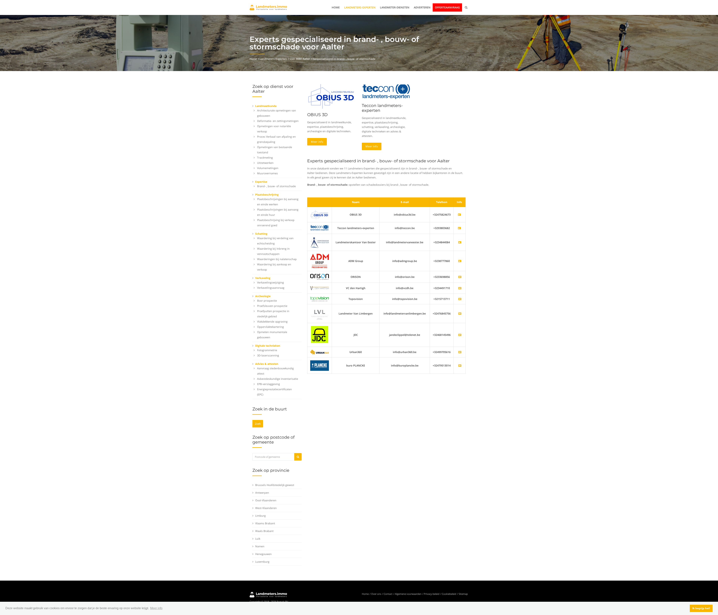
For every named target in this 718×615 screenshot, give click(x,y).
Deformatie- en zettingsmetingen (278, 121)
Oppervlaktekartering (270, 327)
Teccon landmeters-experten (382, 108)
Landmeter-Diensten (394, 7)
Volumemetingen (267, 168)
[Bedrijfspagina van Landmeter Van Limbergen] (459, 313)
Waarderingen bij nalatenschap (277, 259)
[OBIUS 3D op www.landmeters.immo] (331, 96)
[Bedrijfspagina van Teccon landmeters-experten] (319, 227)
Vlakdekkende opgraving (272, 321)
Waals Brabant (264, 531)
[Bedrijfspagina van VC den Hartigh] (459, 288)
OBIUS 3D (317, 114)
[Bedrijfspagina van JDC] (459, 335)
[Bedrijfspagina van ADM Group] (459, 261)
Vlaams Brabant (265, 523)
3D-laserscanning (268, 355)
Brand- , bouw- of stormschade (276, 186)
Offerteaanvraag (447, 7)
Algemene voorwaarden (408, 594)
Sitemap (463, 594)
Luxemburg (262, 561)
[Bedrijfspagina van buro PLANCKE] (459, 365)
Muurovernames (267, 173)
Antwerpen (262, 492)
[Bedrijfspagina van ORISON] (459, 277)
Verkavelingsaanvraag (270, 287)
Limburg (260, 515)
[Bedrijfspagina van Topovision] (459, 299)
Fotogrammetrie (267, 350)
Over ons (376, 594)
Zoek (258, 423)
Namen (259, 546)
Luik (257, 538)
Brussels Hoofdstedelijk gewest (274, 485)
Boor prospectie (267, 300)
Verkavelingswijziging (270, 282)
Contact (388, 594)
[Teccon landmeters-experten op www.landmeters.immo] (386, 91)
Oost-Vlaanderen (265, 500)
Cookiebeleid (449, 594)
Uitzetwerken (265, 163)
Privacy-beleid (431, 594)
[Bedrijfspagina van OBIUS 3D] (319, 214)
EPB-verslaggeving (268, 384)
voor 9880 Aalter (300, 59)
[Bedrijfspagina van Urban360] (459, 352)
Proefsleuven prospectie (272, 306)
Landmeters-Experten (359, 7)
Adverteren (422, 7)
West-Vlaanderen (266, 508)
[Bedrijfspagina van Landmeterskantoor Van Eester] (459, 242)
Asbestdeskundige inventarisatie (277, 379)
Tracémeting (265, 157)
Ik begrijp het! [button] (701, 608)
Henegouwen (263, 554)
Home (336, 7)
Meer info (317, 141)
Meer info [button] (156, 608)
